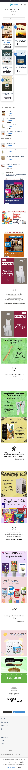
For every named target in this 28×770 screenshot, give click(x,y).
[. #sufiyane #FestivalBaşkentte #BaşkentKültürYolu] (14, 191)
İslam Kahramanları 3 (21, 67)
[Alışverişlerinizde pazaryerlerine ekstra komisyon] (14, 697)
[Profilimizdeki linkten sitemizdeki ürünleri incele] (14, 351)
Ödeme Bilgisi (4, 722)
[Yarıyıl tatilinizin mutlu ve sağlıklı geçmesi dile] (14, 564)
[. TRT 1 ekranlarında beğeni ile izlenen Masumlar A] (14, 271)
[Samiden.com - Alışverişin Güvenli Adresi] (13, 4)
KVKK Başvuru (5, 744)
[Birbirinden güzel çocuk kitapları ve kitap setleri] (14, 643)
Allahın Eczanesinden (7, 40)
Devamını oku (7, 72)
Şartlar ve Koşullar (5, 728)
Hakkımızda (4, 734)
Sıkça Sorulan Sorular (6, 718)
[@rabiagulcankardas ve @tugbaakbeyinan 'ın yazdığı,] (14, 510)
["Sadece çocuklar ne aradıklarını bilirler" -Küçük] (14, 617)
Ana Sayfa (5, 10)
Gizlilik (3, 740)
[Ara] (6, 4)
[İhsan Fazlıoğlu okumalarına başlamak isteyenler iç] (14, 484)
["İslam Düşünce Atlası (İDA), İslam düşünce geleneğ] (14, 430)
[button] (3, 4)
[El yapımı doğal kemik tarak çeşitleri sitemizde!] (14, 670)
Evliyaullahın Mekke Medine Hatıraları (7, 68)
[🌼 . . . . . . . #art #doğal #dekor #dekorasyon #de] (14, 404)
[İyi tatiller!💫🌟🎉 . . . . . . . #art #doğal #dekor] (14, 537)
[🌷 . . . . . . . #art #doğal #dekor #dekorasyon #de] (14, 457)
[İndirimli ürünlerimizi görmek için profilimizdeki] (14, 590)
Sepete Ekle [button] (7, 46)
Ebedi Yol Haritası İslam (20, 40)
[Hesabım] (21, 4)
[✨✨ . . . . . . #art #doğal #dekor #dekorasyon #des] (14, 377)
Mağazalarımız (5, 737)
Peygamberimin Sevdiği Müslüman (7, 94)
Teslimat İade (4, 725)
